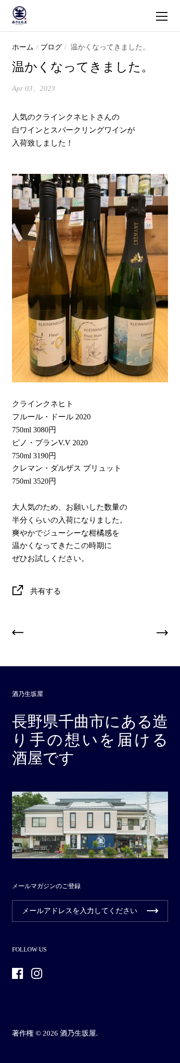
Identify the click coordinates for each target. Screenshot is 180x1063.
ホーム (23, 47)
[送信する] (152, 911)
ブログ (51, 47)
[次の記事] (162, 635)
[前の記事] (18, 635)
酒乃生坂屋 (78, 1033)
